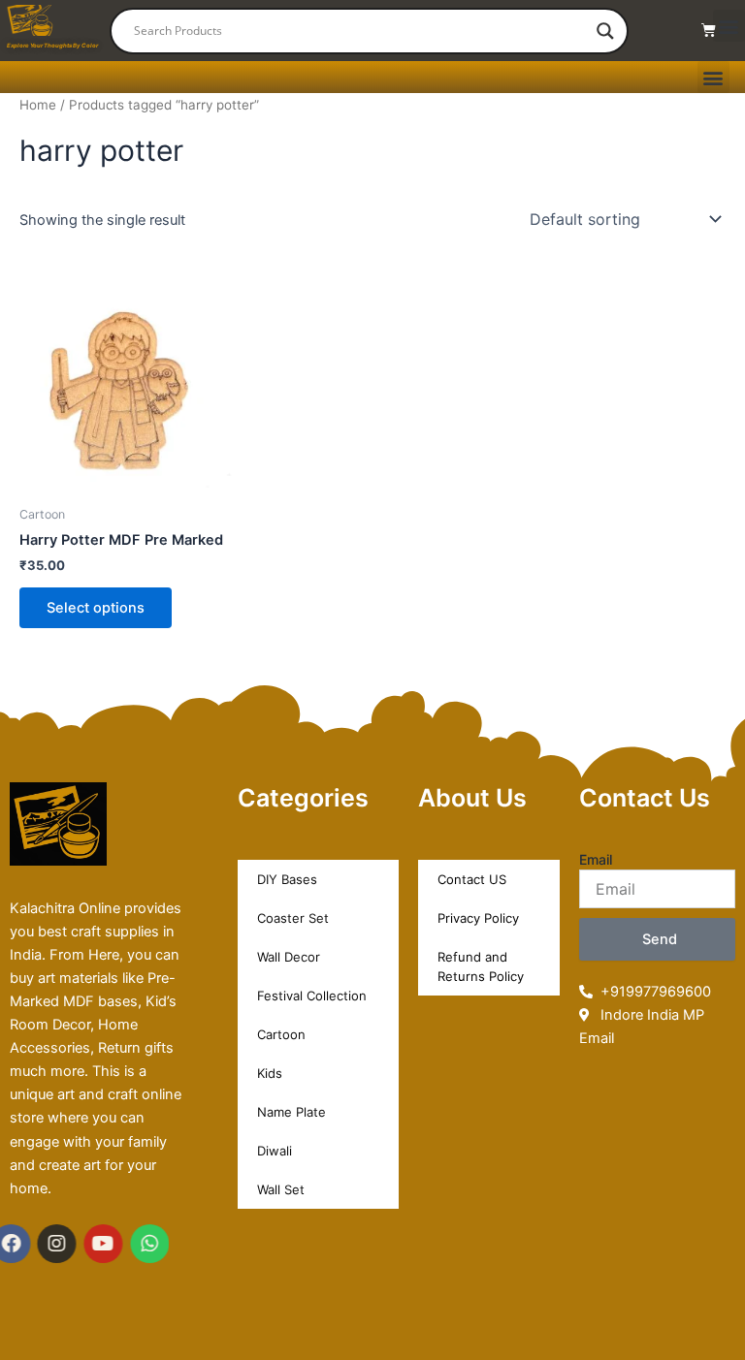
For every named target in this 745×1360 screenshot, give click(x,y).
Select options (96, 608)
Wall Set (281, 1189)
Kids (269, 1073)
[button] (729, 26)
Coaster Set (293, 918)
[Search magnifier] (605, 31)
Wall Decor (288, 957)
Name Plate (291, 1112)
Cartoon (281, 1034)
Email (595, 859)
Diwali (274, 1150)
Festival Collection (312, 995)
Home (37, 104)
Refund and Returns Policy (480, 966)
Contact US (471, 879)
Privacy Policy (478, 918)
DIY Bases (287, 879)
